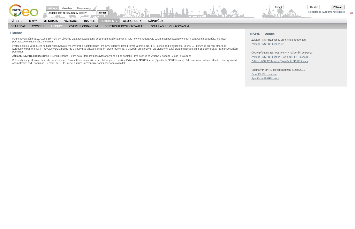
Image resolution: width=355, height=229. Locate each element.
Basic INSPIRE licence (264, 74)
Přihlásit (337, 7)
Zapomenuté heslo (334, 11)
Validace (71, 21)
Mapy (33, 21)
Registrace (314, 11)
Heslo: (314, 7)
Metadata (67, 8)
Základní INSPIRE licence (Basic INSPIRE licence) (279, 57)
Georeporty (132, 21)
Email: (279, 7)
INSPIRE (89, 21)
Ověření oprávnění (83, 26)
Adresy (52, 8)
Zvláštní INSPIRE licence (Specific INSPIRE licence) (280, 61)
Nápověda (155, 21)
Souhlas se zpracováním (170, 26)
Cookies (38, 26)
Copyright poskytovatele (124, 26)
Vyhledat (18, 26)
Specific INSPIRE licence (265, 78)
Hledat (102, 12)
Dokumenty (84, 8)
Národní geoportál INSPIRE (25, 10)
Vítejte (17, 21)
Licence (57, 26)
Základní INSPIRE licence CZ (267, 44)
